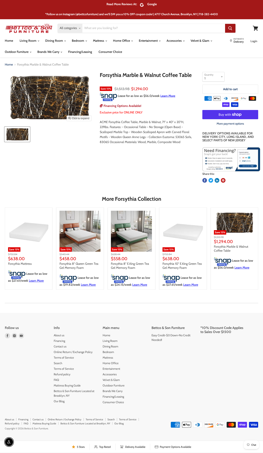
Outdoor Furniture (17, 52)
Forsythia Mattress (20, 264)
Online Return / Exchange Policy (73, 352)
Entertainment (148, 40)
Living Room (28, 40)
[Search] (230, 28)
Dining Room (54, 40)
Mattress (99, 40)
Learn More (167, 95)
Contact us (60, 346)
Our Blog (59, 401)
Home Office (122, 40)
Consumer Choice (110, 52)
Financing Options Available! (122, 106)
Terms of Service (64, 357)
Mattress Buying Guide (67, 385)
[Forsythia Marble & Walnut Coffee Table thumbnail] (17, 134)
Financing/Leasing (80, 52)
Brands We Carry (48, 52)
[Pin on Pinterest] (223, 180)
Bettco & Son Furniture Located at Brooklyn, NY (85, 423)
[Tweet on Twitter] (211, 180)
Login (253, 41)
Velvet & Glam (200, 40)
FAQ (56, 380)
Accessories (175, 40)
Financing (59, 341)
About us (59, 335)
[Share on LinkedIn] (217, 180)
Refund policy (62, 374)
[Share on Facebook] (204, 180)
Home (9, 40)
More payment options (230, 123)
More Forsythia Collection (131, 199)
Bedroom (78, 40)
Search (58, 363)
